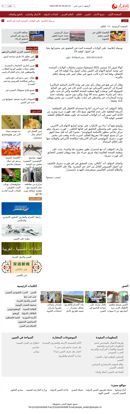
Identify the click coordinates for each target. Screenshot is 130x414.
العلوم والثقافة (15, 14)
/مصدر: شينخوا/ (53, 177)
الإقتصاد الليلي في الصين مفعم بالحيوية (100, 35)
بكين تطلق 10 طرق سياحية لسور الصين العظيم (19, 58)
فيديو (54, 20)
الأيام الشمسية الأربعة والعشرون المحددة (61, 343)
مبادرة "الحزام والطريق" (69, 356)
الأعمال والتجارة (33, 14)
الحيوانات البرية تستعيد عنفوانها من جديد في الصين (18, 101)
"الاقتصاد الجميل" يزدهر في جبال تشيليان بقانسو (13, 160)
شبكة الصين (77, 390)
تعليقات (63, 20)
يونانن (36, 351)
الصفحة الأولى (114, 14)
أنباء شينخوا (120, 390)
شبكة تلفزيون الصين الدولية (99, 390)
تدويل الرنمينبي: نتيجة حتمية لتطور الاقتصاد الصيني (60, 35)
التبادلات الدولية (51, 14)
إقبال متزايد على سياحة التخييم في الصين (97, 307)
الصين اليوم (104, 393)
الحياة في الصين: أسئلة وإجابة (109, 372)
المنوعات (74, 20)
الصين (88, 14)
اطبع (68, 57)
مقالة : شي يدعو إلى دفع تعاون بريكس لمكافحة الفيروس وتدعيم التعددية (19, 81)
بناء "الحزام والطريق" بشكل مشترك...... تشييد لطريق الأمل (74, 307)
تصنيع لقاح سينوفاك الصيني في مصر (20, 92)
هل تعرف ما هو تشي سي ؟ (68, 347)
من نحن (78, 6)
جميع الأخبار (99, 14)
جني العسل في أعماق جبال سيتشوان (34, 134)
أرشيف (86, 6)
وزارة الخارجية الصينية (36, 390)
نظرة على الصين (22, 238)
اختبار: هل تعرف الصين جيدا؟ (67, 351)
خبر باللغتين (21, 275)
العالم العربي (67, 14)
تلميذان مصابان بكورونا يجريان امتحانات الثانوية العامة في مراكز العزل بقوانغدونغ (54, 311)
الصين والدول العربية (21, 257)
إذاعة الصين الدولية (59, 390)
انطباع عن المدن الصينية (27, 343)
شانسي (35, 347)
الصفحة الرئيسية (119, 26)
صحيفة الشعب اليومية (25, 305)
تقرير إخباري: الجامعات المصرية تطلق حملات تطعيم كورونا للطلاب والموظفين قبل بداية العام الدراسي (18, 68)
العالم (79, 14)
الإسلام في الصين (28, 326)
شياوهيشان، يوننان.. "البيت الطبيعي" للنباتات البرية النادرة (11, 187)
